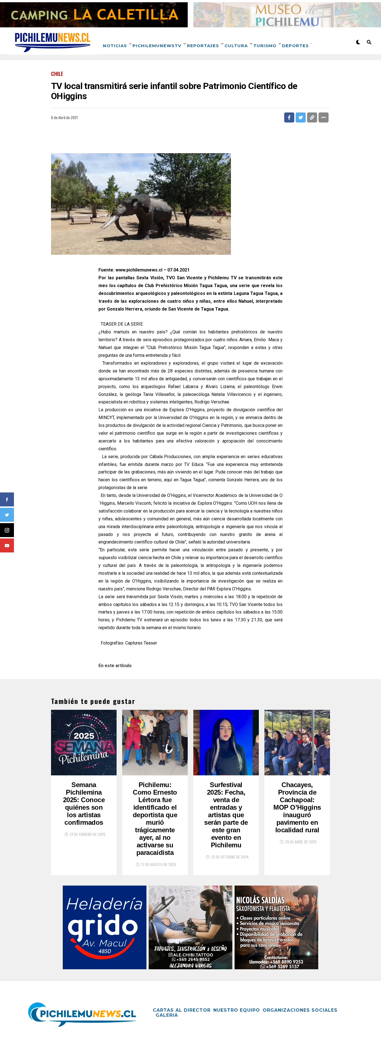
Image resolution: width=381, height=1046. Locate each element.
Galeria (167, 1015)
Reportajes (203, 45)
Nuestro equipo (236, 1010)
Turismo (264, 45)
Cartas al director (182, 1010)
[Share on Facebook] (289, 117)
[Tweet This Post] (301, 117)
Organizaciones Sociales (300, 1010)
